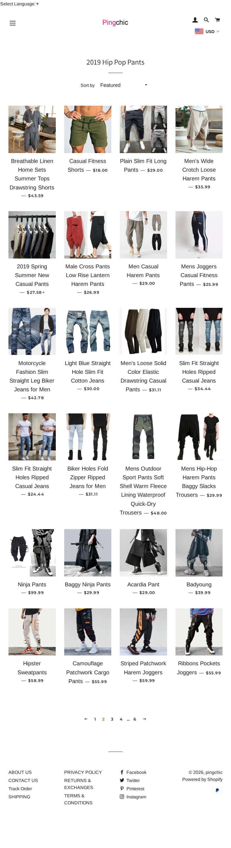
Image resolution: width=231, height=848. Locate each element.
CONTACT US (23, 780)
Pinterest (134, 788)
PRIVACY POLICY (83, 772)
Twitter (132, 780)
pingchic (214, 772)
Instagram (135, 796)
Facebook (135, 772)
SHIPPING (19, 796)
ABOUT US (20, 772)
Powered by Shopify (202, 779)
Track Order (20, 788)
